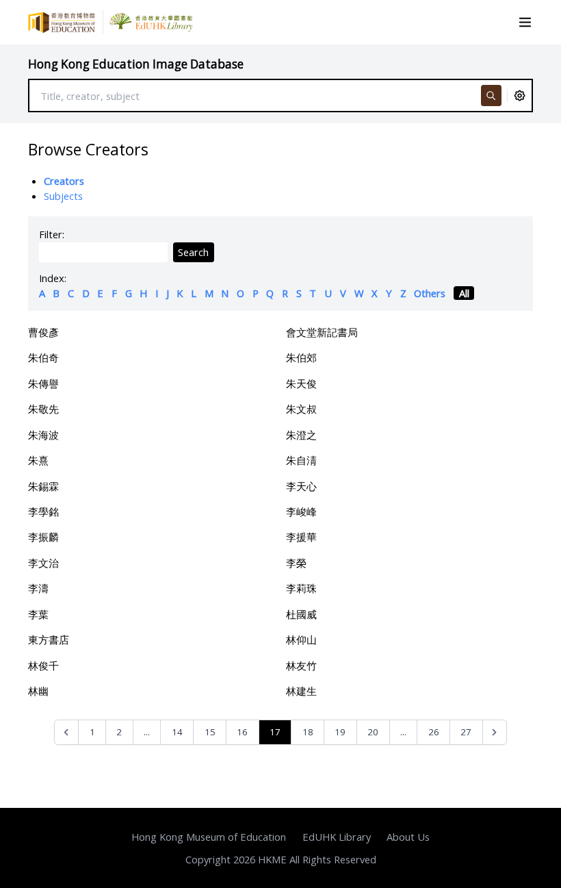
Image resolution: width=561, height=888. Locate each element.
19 (340, 732)
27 (465, 732)
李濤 (38, 588)
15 (210, 732)
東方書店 (48, 639)
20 (372, 732)
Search (193, 252)
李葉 (38, 614)
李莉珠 (301, 588)
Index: (52, 278)
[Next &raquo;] (495, 732)
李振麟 (43, 537)
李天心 (301, 486)
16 (242, 732)
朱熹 (38, 460)
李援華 (301, 537)
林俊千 (43, 665)
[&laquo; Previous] (66, 732)
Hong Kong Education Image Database (136, 64)
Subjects (63, 196)
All (464, 293)
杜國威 (301, 614)
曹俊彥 (43, 332)
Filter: (51, 234)
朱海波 (43, 435)
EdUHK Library (336, 836)
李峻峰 (301, 511)
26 (433, 732)
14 (177, 732)
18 (307, 732)
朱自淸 (301, 460)
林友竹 (301, 665)
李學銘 (43, 511)
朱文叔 (301, 409)
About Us (408, 836)
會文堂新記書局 (322, 332)
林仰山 (301, 639)
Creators (64, 181)
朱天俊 (301, 383)
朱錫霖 (43, 486)
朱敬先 (43, 409)
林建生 (301, 691)
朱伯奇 (43, 357)
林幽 (38, 691)
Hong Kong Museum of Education (208, 836)
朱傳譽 (43, 383)
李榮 (296, 563)
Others (429, 293)
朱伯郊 (301, 357)
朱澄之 (301, 435)
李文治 (43, 563)
